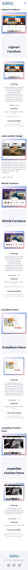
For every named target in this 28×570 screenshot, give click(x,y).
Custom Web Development (13, 124)
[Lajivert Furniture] (14, 23)
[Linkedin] (8, 565)
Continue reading (7, 177)
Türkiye (17, 105)
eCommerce (7, 126)
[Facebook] (19, 565)
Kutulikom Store (10, 309)
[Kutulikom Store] (14, 323)
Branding (9, 533)
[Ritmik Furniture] (14, 197)
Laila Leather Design (12, 136)
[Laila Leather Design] (14, 149)
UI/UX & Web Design (18, 126)
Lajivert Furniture (10, 9)
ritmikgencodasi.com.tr (17, 286)
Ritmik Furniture (10, 183)
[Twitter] (14, 565)
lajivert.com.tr (17, 116)
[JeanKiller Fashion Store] (14, 444)
